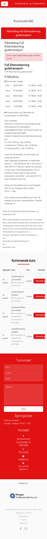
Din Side (23, 519)
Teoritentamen (23, 516)
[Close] (42, 31)
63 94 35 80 (23, 452)
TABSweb (19, 513)
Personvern (24, 523)
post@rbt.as (23, 459)
